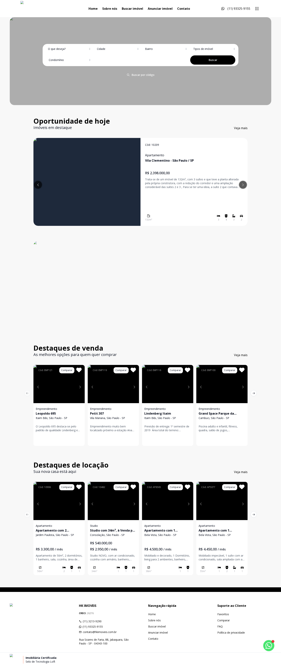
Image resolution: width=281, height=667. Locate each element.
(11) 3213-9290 (92, 621)
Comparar (223, 620)
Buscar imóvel (132, 8)
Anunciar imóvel (160, 8)
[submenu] (257, 8)
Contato (183, 8)
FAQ (220, 626)
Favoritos (223, 614)
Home (93, 8)
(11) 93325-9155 (93, 626)
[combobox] (69, 48)
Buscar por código (143, 75)
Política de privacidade (231, 632)
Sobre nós (109, 8)
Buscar (213, 60)
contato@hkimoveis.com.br (100, 632)
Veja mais (241, 128)
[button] (38, 387)
